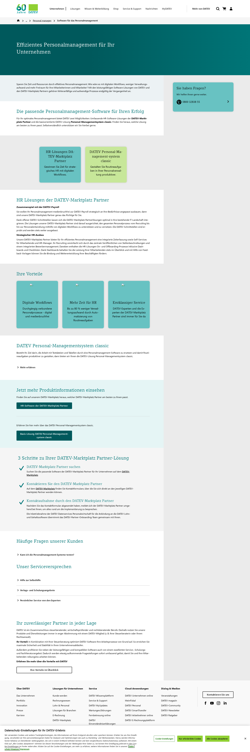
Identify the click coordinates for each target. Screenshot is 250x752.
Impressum (24, 749)
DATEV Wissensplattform (101, 695)
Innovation (21, 705)
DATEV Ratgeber (169, 715)
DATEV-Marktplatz (45, 488)
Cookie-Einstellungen (164, 738)
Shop (115, 8)
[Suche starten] (217, 9)
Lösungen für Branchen (64, 710)
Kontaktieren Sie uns (218, 694)
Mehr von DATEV (201, 8)
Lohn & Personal (61, 705)
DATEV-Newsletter (170, 710)
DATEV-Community (171, 705)
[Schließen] (245, 738)
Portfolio (20, 700)
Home (18, 20)
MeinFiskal (130, 700)
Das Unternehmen (25, 695)
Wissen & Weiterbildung (96, 8)
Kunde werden (60, 695)
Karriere (20, 715)
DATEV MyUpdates (98, 705)
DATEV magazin (169, 700)
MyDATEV (167, 8)
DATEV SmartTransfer (135, 710)
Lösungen (75, 8)
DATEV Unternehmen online (139, 695)
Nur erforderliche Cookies (190, 738)
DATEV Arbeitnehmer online (139, 715)
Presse (19, 710)
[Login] (231, 8)
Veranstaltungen (169, 695)
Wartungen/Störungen (100, 710)
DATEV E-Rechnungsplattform (140, 720)
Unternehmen (57, 8)
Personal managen (42, 20)
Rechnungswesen (61, 700)
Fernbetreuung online (100, 715)
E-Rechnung (59, 715)
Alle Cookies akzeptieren (217, 738)
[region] (125, 739)
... (26, 20)
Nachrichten (152, 8)
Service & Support (132, 8)
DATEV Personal (133, 705)
